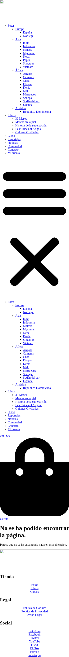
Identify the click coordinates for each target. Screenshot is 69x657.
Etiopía (27, 84)
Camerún (28, 77)
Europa (19, 29)
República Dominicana (37, 111)
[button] (34, 227)
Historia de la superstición (31, 125)
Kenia (26, 87)
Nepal (26, 56)
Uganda (28, 104)
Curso (11, 135)
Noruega (28, 35)
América (20, 108)
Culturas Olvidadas (27, 132)
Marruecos (29, 94)
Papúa (26, 60)
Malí (26, 91)
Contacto (13, 149)
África (19, 70)
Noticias (13, 142)
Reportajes (14, 139)
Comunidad (15, 146)
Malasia (27, 49)
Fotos (11, 25)
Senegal (28, 97)
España (27, 32)
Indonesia (29, 46)
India (26, 42)
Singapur (28, 63)
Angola (27, 73)
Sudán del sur (31, 101)
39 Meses (21, 118)
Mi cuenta (14, 153)
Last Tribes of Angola (28, 128)
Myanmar (29, 53)
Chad (26, 80)
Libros (12, 115)
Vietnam (28, 66)
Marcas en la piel (25, 122)
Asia (18, 39)
